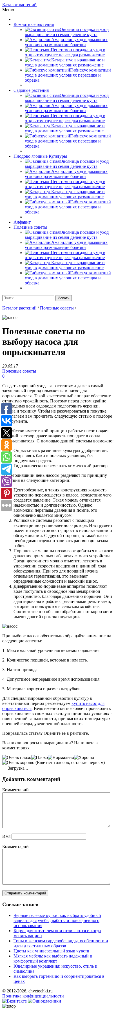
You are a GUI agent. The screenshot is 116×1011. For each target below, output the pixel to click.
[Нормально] (61, 757)
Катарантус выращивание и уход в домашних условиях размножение (65, 62)
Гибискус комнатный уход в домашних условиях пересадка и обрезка (68, 75)
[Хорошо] (84, 757)
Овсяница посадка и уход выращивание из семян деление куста (67, 32)
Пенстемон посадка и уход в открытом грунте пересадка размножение (65, 52)
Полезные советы (30, 227)
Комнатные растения (34, 24)
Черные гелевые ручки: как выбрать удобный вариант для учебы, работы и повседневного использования (57, 920)
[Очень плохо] (16, 757)
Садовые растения (31, 90)
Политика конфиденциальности (33, 996)
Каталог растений (19, 4)
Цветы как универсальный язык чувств (51, 950)
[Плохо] (39, 757)
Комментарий (15, 789)
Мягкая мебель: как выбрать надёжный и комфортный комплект (53, 958)
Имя (6, 836)
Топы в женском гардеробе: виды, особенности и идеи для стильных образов (61, 943)
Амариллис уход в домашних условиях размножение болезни (66, 42)
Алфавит (22, 222)
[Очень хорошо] (18, 762)
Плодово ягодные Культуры (40, 156)
